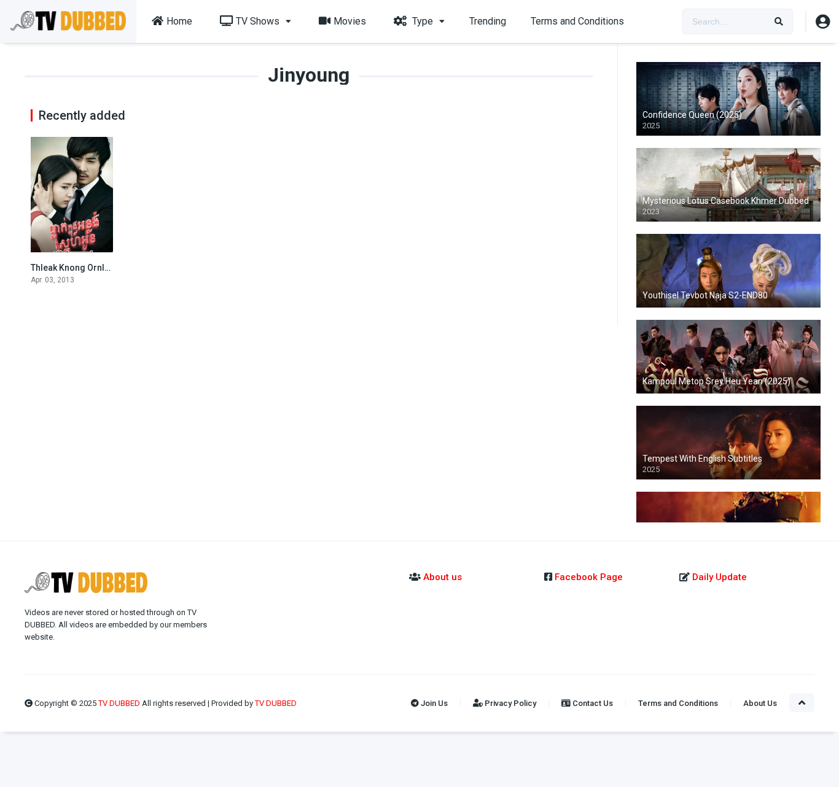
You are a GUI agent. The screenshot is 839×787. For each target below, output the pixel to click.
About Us (760, 703)
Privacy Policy (509, 703)
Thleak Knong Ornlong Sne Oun (93, 268)
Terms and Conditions (577, 21)
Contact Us (592, 703)
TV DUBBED (120, 703)
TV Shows (257, 21)
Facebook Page (589, 577)
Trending (487, 21)
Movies (350, 21)
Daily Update (718, 577)
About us (442, 577)
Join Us (433, 703)
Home (179, 21)
